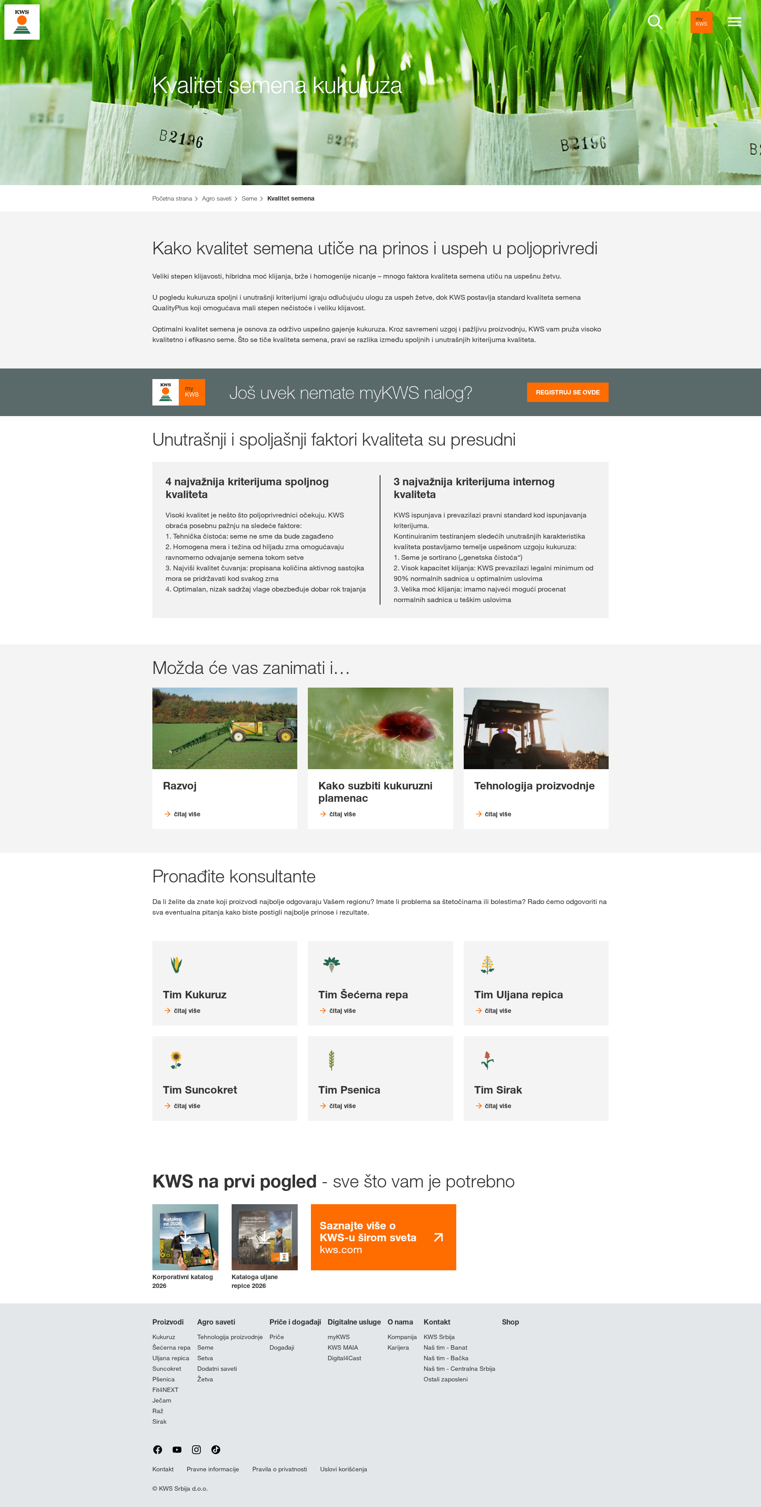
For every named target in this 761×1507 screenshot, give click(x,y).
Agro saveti (216, 1321)
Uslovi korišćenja (343, 1469)
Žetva (205, 1379)
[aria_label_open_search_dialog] (655, 22)
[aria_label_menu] (734, 22)
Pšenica (163, 1379)
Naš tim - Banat (445, 1347)
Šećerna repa (171, 1347)
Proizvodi (168, 1321)
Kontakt (437, 1321)
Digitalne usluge (354, 1321)
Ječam (161, 1400)
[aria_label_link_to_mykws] (702, 22)
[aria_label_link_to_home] (22, 21)
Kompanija (402, 1337)
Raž (157, 1411)
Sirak (159, 1421)
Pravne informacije (213, 1469)
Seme (205, 1347)
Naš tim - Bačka (446, 1358)
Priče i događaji (295, 1321)
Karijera (398, 1347)
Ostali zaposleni (446, 1379)
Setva (205, 1358)
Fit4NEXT (165, 1390)
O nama (400, 1321)
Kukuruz (163, 1337)
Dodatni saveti (217, 1369)
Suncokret (166, 1369)
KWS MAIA (343, 1347)
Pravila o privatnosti (279, 1469)
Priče (277, 1337)
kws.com (368, 1237)
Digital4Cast (344, 1358)
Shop (510, 1321)
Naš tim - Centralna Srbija (459, 1369)
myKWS (339, 1337)
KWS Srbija (439, 1337)
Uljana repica (170, 1358)
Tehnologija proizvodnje (230, 1337)
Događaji (282, 1347)
